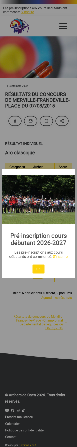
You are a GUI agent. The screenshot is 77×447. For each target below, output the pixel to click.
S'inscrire (60, 256)
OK (38, 269)
